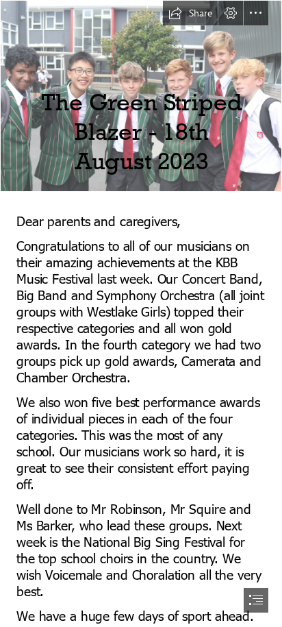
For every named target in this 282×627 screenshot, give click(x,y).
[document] (141, 313)
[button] (190, 13)
